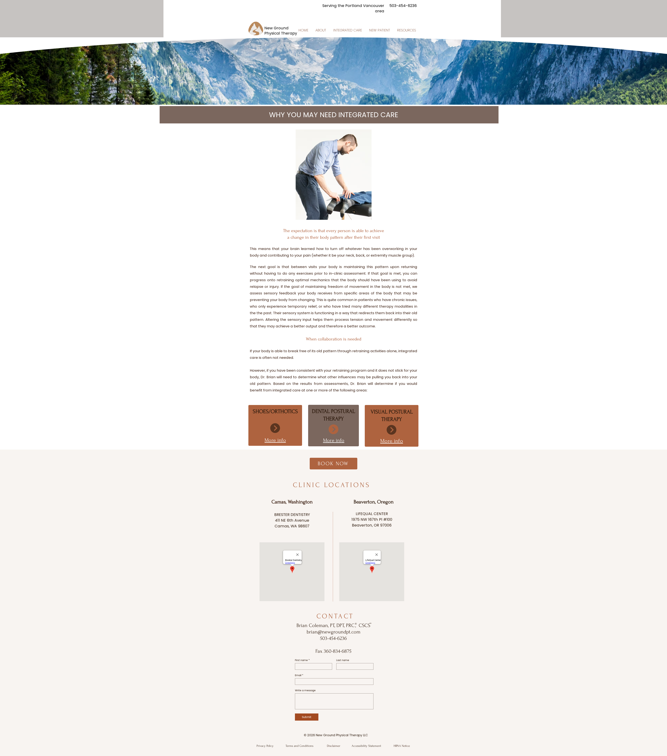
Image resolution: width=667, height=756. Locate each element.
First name (302, 660)
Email (299, 675)
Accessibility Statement (366, 745)
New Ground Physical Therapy (280, 30)
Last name (342, 660)
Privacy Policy (265, 745)
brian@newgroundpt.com (333, 632)
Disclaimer (333, 745)
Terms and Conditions (299, 745)
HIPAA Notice (402, 745)
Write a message (305, 690)
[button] (320, 30)
